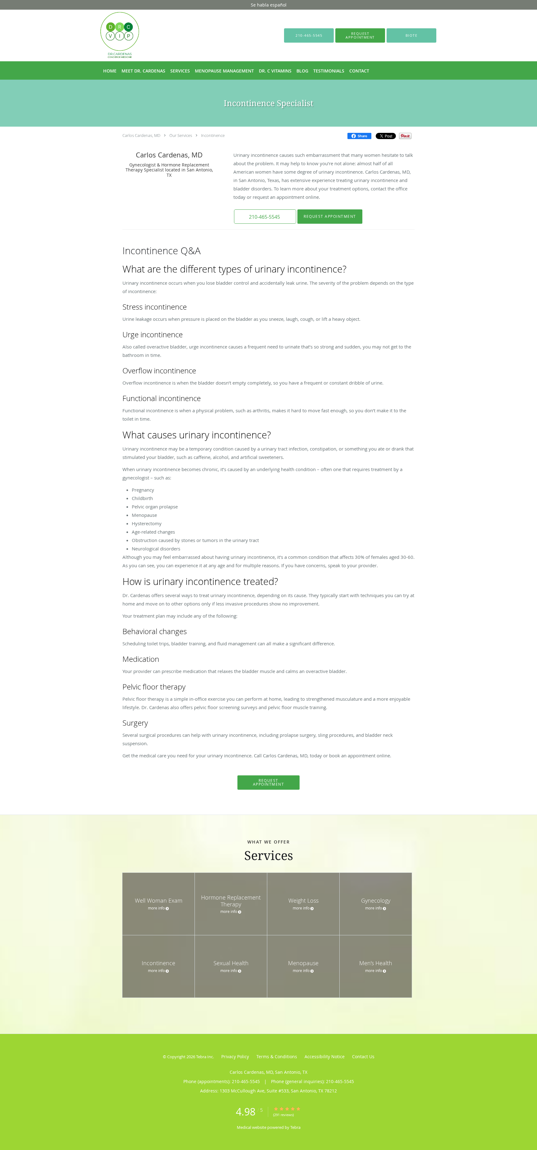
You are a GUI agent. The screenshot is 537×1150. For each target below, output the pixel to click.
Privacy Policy (235, 1056)
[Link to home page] (110, 35)
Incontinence (213, 135)
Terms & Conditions (276, 1056)
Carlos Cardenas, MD (141, 135)
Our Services (180, 135)
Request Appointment (330, 216)
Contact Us (363, 1056)
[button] (360, 35)
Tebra (295, 1127)
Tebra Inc (204, 1056)
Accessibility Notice (325, 1056)
